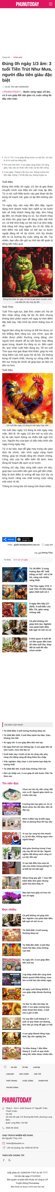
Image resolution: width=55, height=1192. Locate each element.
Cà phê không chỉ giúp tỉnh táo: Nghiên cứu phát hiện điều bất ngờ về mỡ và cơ (40, 625)
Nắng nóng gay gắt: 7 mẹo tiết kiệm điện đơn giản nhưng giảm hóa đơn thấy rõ (37, 881)
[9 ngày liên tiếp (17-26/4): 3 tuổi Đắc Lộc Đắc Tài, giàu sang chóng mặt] (14, 609)
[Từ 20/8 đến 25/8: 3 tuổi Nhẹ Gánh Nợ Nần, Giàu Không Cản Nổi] (11, 949)
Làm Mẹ (36, 1067)
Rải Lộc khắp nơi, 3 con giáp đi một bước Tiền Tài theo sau (28, 774)
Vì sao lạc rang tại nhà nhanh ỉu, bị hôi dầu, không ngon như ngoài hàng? (37, 836)
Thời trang (11, 1081)
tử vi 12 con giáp (21, 560)
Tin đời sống (12, 1087)
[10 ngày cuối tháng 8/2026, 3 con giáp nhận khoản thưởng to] (11, 994)
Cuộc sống (27, 1081)
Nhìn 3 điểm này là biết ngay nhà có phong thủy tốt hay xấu (37, 820)
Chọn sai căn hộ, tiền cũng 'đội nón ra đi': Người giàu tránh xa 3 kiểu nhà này (37, 792)
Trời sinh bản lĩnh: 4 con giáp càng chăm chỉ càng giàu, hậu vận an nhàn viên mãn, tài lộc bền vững (26, 166)
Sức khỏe (24, 1074)
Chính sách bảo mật (36, 1187)
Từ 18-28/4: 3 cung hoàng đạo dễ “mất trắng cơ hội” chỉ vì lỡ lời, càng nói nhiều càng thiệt (40, 574)
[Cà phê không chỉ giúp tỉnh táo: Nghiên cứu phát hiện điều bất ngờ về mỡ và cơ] (14, 627)
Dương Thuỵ (47, 553)
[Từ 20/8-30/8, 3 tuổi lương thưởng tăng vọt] (11, 935)
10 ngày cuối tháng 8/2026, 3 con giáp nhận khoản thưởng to (36, 992)
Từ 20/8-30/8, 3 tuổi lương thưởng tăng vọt (24, 731)
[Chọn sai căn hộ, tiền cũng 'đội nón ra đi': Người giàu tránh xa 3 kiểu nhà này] (11, 794)
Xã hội (14, 1067)
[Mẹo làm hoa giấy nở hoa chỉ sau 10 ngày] (11, 897)
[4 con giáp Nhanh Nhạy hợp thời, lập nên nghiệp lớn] (11, 1038)
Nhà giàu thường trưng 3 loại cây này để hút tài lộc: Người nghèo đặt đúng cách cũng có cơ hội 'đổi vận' (36, 852)
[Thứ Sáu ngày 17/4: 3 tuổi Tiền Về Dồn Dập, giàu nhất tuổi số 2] (14, 592)
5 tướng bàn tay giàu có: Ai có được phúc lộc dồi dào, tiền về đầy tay (37, 807)
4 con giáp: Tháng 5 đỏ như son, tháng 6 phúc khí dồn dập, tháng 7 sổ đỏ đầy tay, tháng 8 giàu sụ (26, 173)
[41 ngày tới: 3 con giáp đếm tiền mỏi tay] (11, 964)
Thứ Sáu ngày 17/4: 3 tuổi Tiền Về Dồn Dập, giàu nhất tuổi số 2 (40, 589)
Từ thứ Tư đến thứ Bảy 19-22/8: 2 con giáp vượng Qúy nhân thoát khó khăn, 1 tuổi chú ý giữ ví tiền (36, 1008)
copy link (49, 545)
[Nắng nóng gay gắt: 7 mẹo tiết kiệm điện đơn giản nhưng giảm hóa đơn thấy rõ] (11, 882)
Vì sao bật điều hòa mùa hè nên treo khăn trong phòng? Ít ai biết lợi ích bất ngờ (37, 866)
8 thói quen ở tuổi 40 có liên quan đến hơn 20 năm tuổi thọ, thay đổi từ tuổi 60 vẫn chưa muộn (40, 645)
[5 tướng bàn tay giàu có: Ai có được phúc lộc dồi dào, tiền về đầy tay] (11, 809)
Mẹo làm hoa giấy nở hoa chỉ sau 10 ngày (36, 894)
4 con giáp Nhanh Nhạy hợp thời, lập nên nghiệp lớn (36, 1035)
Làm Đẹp (10, 1074)
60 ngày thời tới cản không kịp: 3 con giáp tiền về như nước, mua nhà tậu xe (28, 748)
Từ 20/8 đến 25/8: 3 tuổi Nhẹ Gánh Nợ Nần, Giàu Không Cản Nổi (27, 736)
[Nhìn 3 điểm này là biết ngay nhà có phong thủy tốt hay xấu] (11, 823)
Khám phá (18, 57)
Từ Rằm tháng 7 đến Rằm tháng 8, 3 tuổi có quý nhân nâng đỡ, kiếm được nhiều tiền (37, 1051)
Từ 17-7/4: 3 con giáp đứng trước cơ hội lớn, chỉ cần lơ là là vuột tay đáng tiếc (28, 159)
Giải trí (37, 1074)
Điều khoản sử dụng (19, 1187)
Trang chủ (6, 57)
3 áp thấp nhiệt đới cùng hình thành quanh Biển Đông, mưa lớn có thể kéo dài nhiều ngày (36, 977)
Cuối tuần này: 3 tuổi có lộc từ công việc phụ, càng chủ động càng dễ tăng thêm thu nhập (26, 755)
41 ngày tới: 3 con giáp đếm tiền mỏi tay (23, 742)
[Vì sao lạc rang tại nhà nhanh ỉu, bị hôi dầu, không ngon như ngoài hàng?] (11, 838)
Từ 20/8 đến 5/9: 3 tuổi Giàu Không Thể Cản (25, 769)
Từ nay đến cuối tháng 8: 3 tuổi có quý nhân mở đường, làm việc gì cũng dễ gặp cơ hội (37, 1022)
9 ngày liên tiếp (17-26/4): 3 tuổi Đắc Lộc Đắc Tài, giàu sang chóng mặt (40, 608)
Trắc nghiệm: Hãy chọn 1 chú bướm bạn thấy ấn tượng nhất (27, 763)
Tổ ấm (25, 1067)
